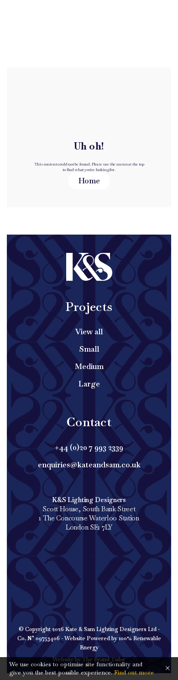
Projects (34, 13)
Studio (146, 13)
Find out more (134, 672)
